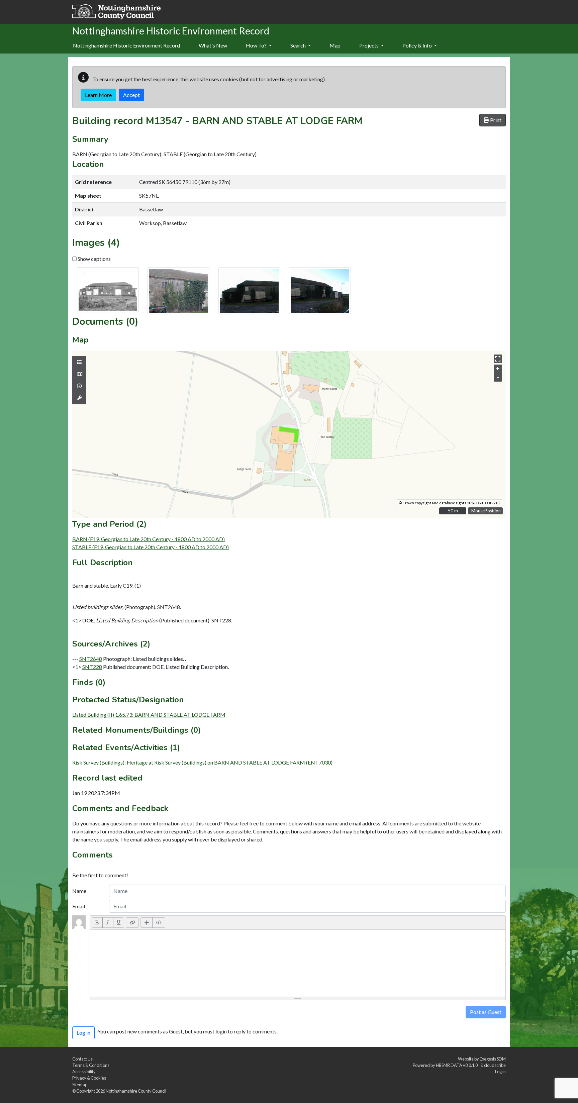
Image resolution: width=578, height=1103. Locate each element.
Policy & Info (417, 45)
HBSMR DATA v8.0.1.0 (457, 1065)
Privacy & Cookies (89, 1078)
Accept (131, 95)
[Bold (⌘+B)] (97, 922)
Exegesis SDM (493, 1059)
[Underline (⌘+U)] (118, 922)
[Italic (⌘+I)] (107, 922)
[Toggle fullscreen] (498, 359)
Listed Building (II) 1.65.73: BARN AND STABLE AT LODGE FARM (148, 714)
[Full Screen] (146, 922)
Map (335, 45)
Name (79, 891)
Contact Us (82, 1059)
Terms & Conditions (90, 1065)
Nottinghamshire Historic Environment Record (126, 45)
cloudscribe (495, 1065)
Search (298, 45)
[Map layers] (79, 362)
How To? (257, 45)
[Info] (79, 386)
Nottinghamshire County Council (136, 1091)
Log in (500, 1071)
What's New (213, 45)
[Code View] (158, 922)
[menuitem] (212, 46)
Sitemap (79, 1084)
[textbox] (297, 963)
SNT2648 (90, 659)
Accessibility (84, 1071)
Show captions (94, 259)
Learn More (98, 95)
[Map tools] (79, 398)
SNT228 (92, 667)
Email (78, 906)
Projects (369, 45)
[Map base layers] (79, 374)
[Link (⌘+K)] (132, 922)
